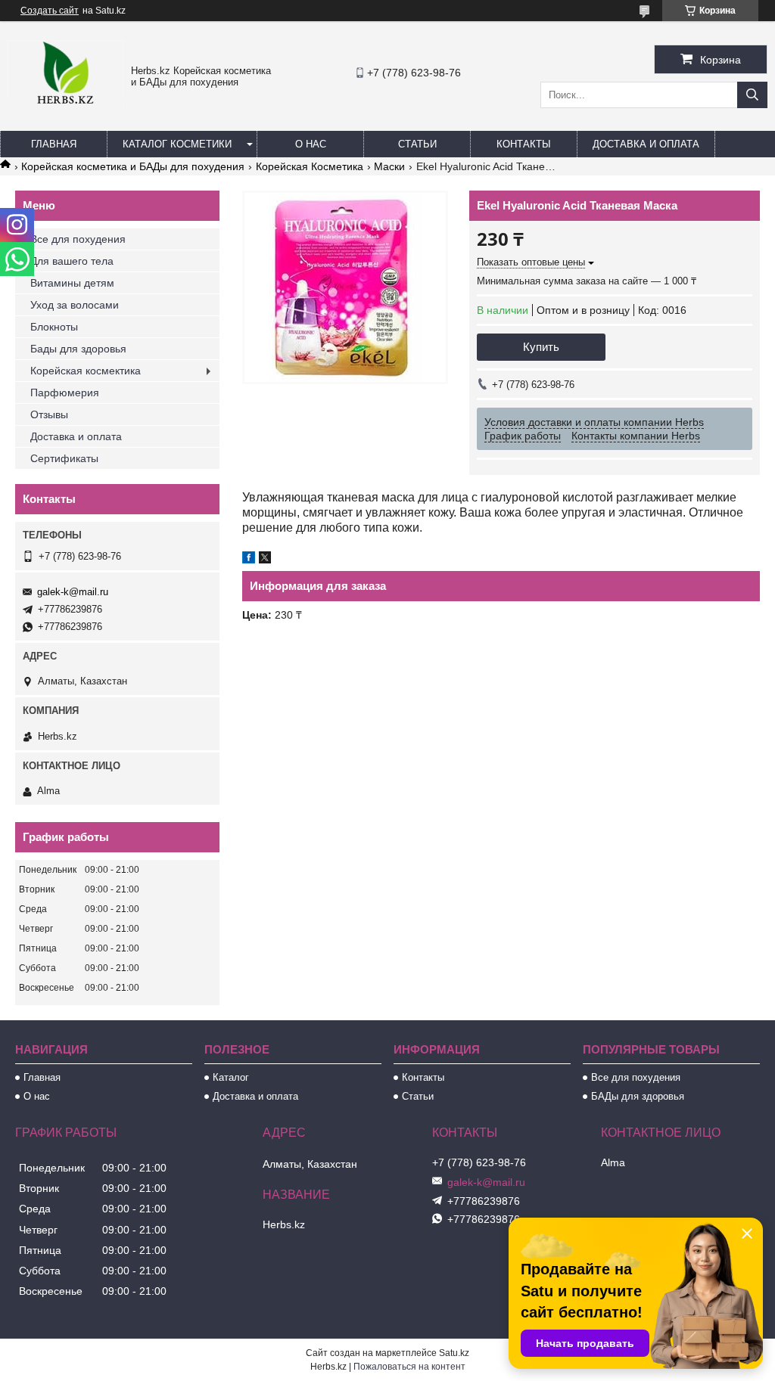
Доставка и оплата (646, 144)
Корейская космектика (85, 371)
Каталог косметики (177, 144)
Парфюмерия (64, 392)
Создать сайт (49, 10)
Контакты (523, 144)
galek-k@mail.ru (72, 591)
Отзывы (49, 414)
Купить (541, 346)
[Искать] (752, 95)
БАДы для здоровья (637, 1096)
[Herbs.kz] (65, 106)
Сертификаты (64, 458)
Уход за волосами (74, 305)
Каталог (231, 1077)
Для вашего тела (72, 261)
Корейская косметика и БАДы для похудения (132, 166)
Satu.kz (454, 1353)
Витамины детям (72, 283)
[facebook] (248, 560)
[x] (265, 560)
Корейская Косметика (309, 166)
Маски (389, 166)
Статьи (417, 144)
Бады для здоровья (78, 349)
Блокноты (54, 327)
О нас (310, 144)
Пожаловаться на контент (409, 1366)
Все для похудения (78, 239)
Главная (53, 144)
